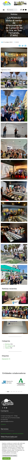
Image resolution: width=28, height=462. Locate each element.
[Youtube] (25, 10)
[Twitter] (23, 10)
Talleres (7, 348)
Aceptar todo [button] (6, 458)
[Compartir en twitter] (22, 46)
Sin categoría (9, 346)
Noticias (7, 344)
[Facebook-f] (21, 10)
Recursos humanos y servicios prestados (12, 433)
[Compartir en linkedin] (25, 46)
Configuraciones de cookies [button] (9, 455)
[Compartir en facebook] (20, 46)
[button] (3, 9)
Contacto (3, 424)
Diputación (6, 359)
